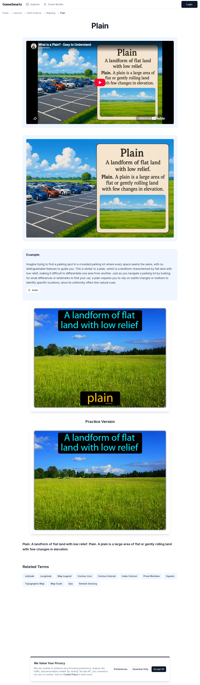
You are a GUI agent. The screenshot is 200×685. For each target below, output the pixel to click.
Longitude (45, 576)
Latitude (29, 576)
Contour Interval (107, 576)
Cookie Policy (70, 674)
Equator (170, 576)
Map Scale (56, 583)
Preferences (120, 669)
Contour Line (85, 576)
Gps (70, 583)
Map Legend (64, 576)
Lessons (18, 13)
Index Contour (129, 576)
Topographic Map (34, 583)
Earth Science (34, 13)
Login (189, 4)
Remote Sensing (88, 583)
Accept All (158, 669)
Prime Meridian (151, 576)
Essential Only (140, 669)
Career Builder (55, 4)
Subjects (35, 4)
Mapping (50, 13)
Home (5, 13)
